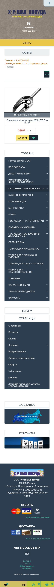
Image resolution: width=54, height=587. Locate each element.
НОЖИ (12, 214)
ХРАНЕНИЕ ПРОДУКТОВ (21, 291)
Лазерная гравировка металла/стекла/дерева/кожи (24, 384)
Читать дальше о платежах (37, 517)
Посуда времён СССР (19, 160)
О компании (14, 325)
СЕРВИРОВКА (16, 242)
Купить (22, 138)
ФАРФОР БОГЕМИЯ (19, 284)
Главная (8, 60)
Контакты (13, 332)
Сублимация (14, 370)
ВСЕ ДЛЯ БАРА (16, 167)
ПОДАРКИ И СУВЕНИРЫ (21, 227)
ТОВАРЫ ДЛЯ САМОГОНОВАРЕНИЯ (20, 270)
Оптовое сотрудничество (21, 357)
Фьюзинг (12, 377)
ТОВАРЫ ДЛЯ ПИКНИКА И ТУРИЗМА (22, 256)
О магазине (27, 568)
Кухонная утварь (39, 63)
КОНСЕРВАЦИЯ (17, 201)
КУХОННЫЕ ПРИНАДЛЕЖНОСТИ (16, 62)
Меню (26, 42)
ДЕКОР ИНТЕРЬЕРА (19, 173)
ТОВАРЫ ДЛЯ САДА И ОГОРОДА (26, 263)
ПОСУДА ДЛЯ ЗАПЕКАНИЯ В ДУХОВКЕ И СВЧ (24, 234)
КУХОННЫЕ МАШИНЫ (20, 194)
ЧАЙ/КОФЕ (14, 297)
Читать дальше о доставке (37, 538)
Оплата (12, 338)
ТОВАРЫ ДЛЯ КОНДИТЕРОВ (23, 248)
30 (46, 74)
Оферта (12, 364)
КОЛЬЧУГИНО (16, 207)
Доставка (13, 345)
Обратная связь (27, 566)
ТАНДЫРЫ (14, 278)
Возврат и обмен (17, 351)
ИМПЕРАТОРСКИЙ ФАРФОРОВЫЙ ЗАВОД (20, 180)
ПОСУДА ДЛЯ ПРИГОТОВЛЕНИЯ (26, 220)
